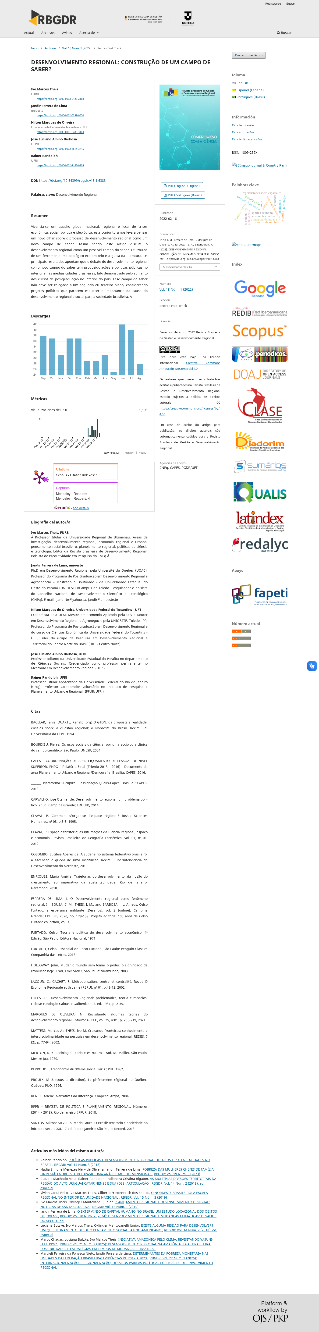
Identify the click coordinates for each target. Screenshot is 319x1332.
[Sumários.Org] (260, 474)
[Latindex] (260, 532)
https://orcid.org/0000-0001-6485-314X (60, 132)
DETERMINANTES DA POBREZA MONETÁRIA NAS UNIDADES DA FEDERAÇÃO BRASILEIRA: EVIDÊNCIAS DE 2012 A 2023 (124, 1255)
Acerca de (87, 32)
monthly (129, 452)
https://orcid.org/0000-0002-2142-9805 (60, 165)
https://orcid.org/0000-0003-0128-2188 (60, 98)
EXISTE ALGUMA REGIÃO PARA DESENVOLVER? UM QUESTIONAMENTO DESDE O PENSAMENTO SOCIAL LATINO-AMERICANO (126, 1227)
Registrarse (273, 3)
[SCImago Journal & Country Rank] (259, 165)
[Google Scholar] (260, 298)
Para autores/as (243, 132)
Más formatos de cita (177, 267)
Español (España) (250, 90)
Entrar (290, 3)
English (242, 83)
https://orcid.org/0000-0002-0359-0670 (60, 115)
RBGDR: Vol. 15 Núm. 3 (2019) (144, 1197)
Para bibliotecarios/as (247, 139)
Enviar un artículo (248, 55)
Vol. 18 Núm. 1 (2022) (77, 48)
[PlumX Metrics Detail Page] (39, 477)
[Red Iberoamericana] (260, 317)
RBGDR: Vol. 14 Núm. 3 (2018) (77, 1164)
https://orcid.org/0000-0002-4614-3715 (60, 148)
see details (81, 508)
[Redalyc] (260, 551)
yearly (142, 452)
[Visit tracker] (247, 244)
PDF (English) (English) (183, 186)
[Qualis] (260, 503)
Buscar (286, 32)
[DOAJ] (260, 381)
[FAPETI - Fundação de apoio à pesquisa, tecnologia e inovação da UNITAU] (260, 604)
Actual (29, 32)
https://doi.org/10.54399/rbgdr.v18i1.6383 (72, 180)
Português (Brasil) (250, 97)
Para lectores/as (243, 125)
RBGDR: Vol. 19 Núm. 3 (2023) (177, 1174)
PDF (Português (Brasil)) (184, 195)
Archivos (48, 32)
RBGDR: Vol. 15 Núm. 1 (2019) (115, 1206)
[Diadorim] (260, 451)
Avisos (67, 32)
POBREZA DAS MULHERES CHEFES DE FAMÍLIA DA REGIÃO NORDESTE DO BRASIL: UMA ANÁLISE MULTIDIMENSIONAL (127, 1171)
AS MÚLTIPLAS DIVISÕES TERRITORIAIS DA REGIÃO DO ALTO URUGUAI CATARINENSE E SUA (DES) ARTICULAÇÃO (128, 1181)
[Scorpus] (260, 340)
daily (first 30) (111, 452)
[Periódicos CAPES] (260, 360)
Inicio (35, 48)
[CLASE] (260, 422)
